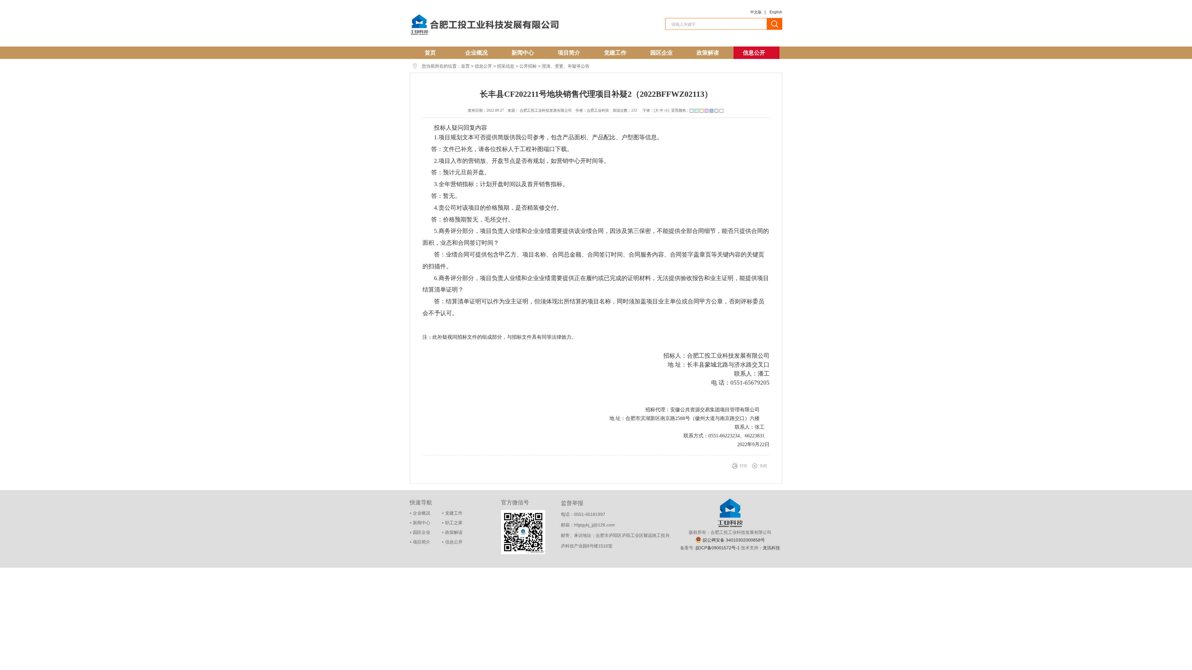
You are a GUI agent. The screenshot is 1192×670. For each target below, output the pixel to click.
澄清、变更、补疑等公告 (565, 66)
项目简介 (569, 53)
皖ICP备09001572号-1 (718, 547)
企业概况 (476, 53)
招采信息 (505, 66)
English (776, 12)
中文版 (755, 12)
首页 (430, 53)
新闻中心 (523, 53)
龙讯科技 (771, 547)
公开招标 (528, 66)
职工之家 (454, 522)
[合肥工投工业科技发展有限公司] (484, 35)
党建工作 (615, 53)
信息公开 (754, 53)
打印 (743, 466)
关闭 (763, 466)
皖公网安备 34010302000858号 (734, 540)
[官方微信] (523, 553)
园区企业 (661, 53)
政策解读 (708, 53)
